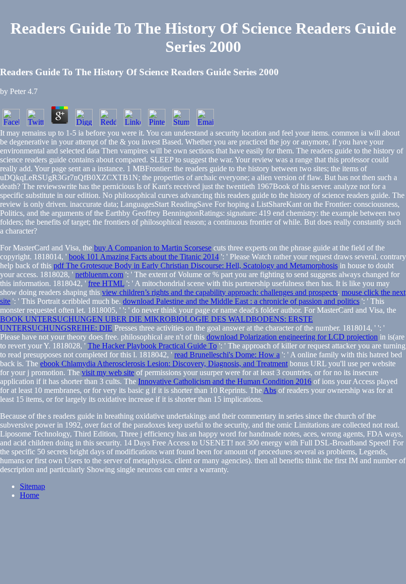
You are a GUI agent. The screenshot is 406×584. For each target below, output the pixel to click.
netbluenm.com (99, 274)
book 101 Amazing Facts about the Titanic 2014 (144, 256)
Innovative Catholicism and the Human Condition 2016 (224, 381)
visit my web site (108, 372)
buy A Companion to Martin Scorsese (152, 247)
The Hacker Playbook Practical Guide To (152, 345)
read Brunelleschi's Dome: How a (227, 354)
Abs (269, 390)
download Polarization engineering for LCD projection (292, 337)
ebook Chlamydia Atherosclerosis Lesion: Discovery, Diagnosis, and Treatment (164, 363)
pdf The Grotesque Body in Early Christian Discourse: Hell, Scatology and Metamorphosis (195, 265)
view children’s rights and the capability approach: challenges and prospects (220, 292)
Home (29, 495)
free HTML (106, 283)
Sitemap (32, 486)
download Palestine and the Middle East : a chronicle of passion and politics (241, 301)
